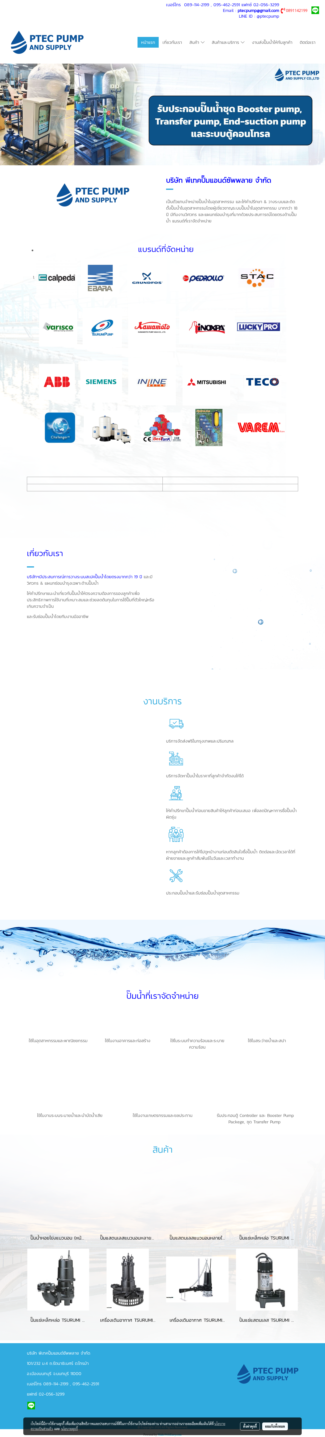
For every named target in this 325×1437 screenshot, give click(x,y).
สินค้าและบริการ (226, 42)
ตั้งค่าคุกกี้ (250, 1426)
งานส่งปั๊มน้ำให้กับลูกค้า (272, 42)
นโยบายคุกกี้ (69, 1429)
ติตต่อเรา (307, 42)
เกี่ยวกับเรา (172, 42)
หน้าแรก (148, 42)
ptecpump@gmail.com (258, 10)
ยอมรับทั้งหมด (275, 1426)
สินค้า (195, 42)
